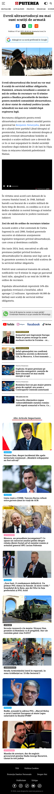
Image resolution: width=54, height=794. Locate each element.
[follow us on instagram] (21, 324)
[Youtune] (33, 786)
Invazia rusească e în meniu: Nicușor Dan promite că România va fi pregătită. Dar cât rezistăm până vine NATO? (26, 630)
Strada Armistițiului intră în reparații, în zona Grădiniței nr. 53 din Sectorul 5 (25, 672)
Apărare (7, 625)
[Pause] (4, 186)
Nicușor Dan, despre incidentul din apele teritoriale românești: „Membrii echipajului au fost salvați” (26, 458)
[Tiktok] (27, 786)
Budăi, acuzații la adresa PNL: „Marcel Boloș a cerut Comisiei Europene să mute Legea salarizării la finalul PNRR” (26, 713)
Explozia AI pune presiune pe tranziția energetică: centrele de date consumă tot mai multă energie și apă (32, 372)
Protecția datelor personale (19, 774)
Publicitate (21, 780)
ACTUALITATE (18, 9)
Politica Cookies (31, 768)
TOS (17, 768)
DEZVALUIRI (6, 9)
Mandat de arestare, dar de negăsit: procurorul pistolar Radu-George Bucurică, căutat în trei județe (25, 756)
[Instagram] (21, 786)
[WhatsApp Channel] (39, 786)
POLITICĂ (30, 9)
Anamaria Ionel (38, 31)
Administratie (10, 667)
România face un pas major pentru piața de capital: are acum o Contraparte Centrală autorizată (33, 387)
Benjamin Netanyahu (27, 124)
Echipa (35, 780)
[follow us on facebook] (33, 324)
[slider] (13, 187)
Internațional (27, 33)
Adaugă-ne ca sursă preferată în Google (29, 39)
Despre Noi (42, 774)
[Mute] (7, 186)
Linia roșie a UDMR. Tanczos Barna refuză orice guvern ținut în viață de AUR (25, 499)
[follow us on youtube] (8, 324)
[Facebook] (14, 786)
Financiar (41, 9)
